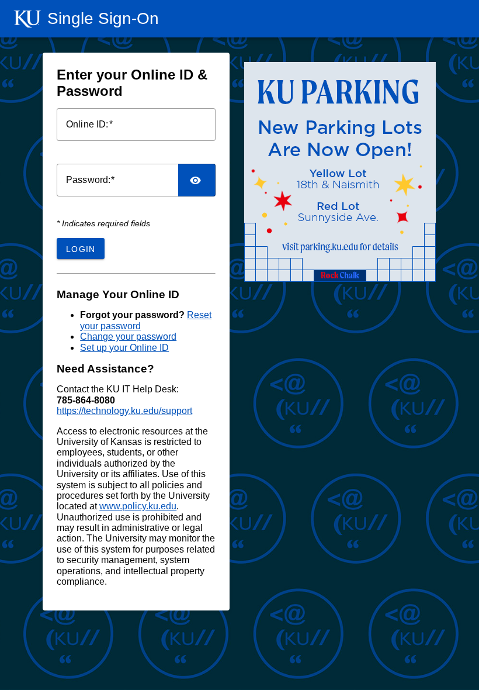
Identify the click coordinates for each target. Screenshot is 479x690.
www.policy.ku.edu (137, 506)
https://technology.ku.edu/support (124, 411)
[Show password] (197, 180)
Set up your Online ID (124, 348)
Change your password (128, 336)
